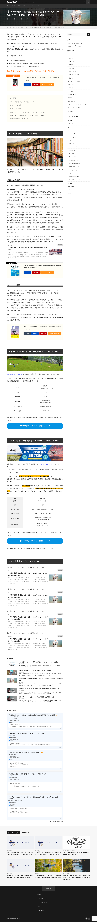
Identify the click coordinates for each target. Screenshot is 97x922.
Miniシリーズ (72, 153)
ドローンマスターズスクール (47, 464)
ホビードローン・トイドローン (76, 81)
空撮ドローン (71, 84)
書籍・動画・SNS (72, 101)
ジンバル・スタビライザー (74, 107)
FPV (83, 43)
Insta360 (70, 193)
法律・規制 (71, 68)
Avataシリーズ (72, 137)
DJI (68, 130)
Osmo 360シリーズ (74, 160)
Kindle (27, 333)
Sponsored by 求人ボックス (56, 821)
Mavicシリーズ (72, 147)
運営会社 (40, 906)
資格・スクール (73, 71)
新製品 (77, 43)
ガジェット (70, 111)
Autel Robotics (71, 186)
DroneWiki (13, 918)
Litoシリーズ (72, 143)
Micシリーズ (72, 150)
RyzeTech (70, 183)
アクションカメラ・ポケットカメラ (77, 104)
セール (71, 43)
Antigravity (70, 123)
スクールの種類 (15, 108)
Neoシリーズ (72, 156)
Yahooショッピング (47, 84)
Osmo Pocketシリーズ (74, 176)
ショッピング (71, 58)
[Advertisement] (78, 207)
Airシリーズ (72, 133)
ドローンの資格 (15, 105)
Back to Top (48, 888)
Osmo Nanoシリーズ (74, 166)
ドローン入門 (17, 6)
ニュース (70, 55)
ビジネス (70, 97)
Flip (70, 140)
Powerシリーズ (73, 170)
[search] (88, 34)
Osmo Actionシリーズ (74, 180)
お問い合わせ (25, 6)
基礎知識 (71, 64)
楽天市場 (36, 84)
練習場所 (71, 78)
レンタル (71, 46)
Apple (69, 127)
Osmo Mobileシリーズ (74, 163)
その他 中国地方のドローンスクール (19, 118)
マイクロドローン (72, 88)
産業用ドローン (72, 94)
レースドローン (72, 91)
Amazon (27, 84)
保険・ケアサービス (74, 74)
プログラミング (81, 46)
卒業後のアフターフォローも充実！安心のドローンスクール (26, 112)
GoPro (69, 189)
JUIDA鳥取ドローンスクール (15, 374)
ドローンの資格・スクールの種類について (21, 102)
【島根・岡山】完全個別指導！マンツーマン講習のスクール (26, 115)
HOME (9, 6)
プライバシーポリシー (36, 6)
